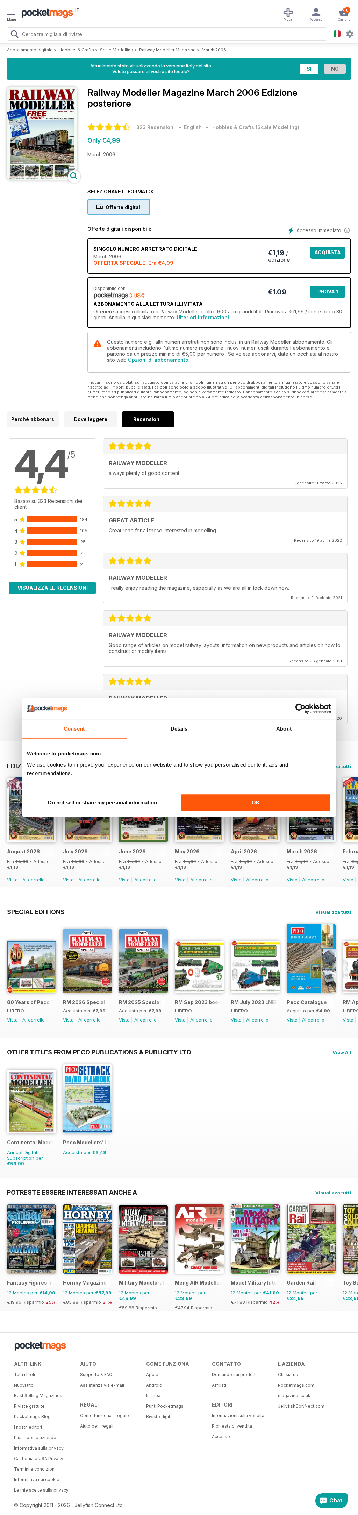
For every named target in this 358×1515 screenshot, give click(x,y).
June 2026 (132, 851)
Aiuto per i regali (96, 1426)
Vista (12, 879)
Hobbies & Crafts (76, 49)
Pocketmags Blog (32, 1416)
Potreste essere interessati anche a (72, 1192)
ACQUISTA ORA (327, 254)
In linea (153, 1395)
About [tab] (284, 729)
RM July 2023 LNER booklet (254, 1002)
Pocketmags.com (296, 1385)
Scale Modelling (116, 49)
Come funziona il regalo (104, 1415)
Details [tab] (179, 729)
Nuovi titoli (25, 1385)
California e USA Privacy (38, 1458)
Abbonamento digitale (30, 49)
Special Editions (36, 911)
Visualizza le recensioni (52, 588)
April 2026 (244, 851)
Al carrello (33, 879)
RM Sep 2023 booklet (198, 1002)
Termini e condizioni (35, 1469)
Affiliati (219, 1385)
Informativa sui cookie (36, 1479)
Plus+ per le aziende (35, 1437)
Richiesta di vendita (232, 1426)
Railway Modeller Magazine (167, 49)
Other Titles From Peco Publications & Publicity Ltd (99, 1051)
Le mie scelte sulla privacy (41, 1490)
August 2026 (23, 851)
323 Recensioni (155, 127)
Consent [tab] (74, 729)
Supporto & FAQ (96, 1374)
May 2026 (187, 851)
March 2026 (302, 851)
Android (154, 1385)
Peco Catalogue (307, 1002)
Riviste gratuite (29, 1406)
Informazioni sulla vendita (238, 1415)
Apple (152, 1374)
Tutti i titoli (24, 1374)
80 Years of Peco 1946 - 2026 (30, 1002)
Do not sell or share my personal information (102, 802)
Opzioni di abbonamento (158, 360)
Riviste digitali (160, 1416)
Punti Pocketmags (165, 1406)
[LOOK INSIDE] (42, 178)
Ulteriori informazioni (203, 317)
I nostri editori (28, 1427)
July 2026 (75, 851)
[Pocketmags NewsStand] (45, 14)
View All (341, 1052)
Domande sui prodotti (234, 1374)
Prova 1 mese (327, 293)
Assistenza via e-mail (102, 1385)
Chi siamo (288, 1374)
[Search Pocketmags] (14, 35)
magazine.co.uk (294, 1395)
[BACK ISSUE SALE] (31, 841)
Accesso (221, 1436)
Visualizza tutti (333, 912)
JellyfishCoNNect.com (301, 1406)
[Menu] (11, 13)
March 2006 (214, 49)
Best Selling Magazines (38, 1395)
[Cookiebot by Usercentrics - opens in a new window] (300, 708)
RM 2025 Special (140, 1002)
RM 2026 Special (84, 1002)
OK (256, 802)
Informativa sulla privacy (39, 1448)
